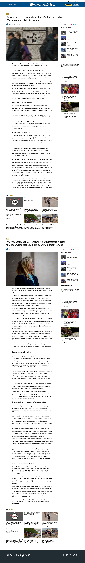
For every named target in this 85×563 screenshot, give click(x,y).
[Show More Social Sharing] (78, 24)
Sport (43, 8)
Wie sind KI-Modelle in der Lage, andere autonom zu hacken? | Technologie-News (13, 209)
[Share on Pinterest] (72, 24)
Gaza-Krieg (51, 1)
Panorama (31, 1)
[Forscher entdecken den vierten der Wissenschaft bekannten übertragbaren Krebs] (70, 107)
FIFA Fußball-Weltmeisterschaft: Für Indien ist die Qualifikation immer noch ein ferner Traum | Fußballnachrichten (31, 210)
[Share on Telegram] (75, 24)
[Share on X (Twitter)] (70, 24)
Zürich (72, 8)
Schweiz (38, 8)
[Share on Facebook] (68, 24)
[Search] (70, 1)
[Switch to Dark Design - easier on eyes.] (72, 1)
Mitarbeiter (11, 24)
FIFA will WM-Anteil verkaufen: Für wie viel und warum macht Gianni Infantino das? (72, 38)
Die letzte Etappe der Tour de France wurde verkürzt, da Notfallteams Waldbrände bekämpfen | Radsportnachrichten (32, 226)
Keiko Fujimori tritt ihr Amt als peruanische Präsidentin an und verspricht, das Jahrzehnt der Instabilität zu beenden (72, 55)
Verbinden (76, 4)
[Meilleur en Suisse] (42, 4)
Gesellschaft (21, 1)
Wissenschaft (66, 8)
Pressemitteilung (38, 1)
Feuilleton (15, 1)
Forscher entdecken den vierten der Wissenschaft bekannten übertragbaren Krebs (70, 115)
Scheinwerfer (44, 1)
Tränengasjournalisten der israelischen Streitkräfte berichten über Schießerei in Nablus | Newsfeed (49, 226)
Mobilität (26, 1)
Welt (54, 8)
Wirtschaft (59, 8)
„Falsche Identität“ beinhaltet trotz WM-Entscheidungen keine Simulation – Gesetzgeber (71, 96)
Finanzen (13, 8)
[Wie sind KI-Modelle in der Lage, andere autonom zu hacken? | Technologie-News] (14, 202)
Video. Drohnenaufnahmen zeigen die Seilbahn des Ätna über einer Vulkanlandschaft (73, 49)
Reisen (25, 8)
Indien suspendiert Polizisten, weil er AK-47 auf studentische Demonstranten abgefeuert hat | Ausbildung (50, 210)
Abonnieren (68, 4)
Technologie (48, 8)
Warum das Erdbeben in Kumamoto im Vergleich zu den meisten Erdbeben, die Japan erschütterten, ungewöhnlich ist (72, 43)
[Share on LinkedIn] (73, 24)
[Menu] (6, 4)
